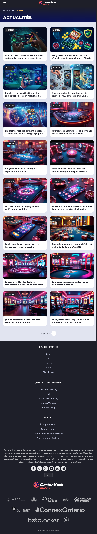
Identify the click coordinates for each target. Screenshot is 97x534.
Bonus (48, 354)
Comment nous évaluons (48, 438)
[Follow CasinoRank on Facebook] (33, 468)
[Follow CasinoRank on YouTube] (51, 468)
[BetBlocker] (43, 519)
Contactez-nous (48, 429)
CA (47, 475)
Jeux (49, 358)
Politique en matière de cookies (48, 530)
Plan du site (48, 372)
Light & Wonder (48, 403)
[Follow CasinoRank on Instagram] (39, 468)
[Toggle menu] (4, 3)
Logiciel (48, 363)
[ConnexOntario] (60, 509)
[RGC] (65, 499)
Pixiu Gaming (48, 407)
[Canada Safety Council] (34, 499)
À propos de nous (48, 424)
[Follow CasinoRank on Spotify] (57, 468)
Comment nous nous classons (48, 433)
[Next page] (53, 333)
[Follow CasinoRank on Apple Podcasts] (63, 468)
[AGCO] (16, 499)
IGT (48, 393)
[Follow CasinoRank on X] (45, 468)
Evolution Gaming (48, 389)
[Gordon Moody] (82, 499)
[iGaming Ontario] (21, 509)
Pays (48, 367)
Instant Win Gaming (48, 398)
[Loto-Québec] (49, 499)
